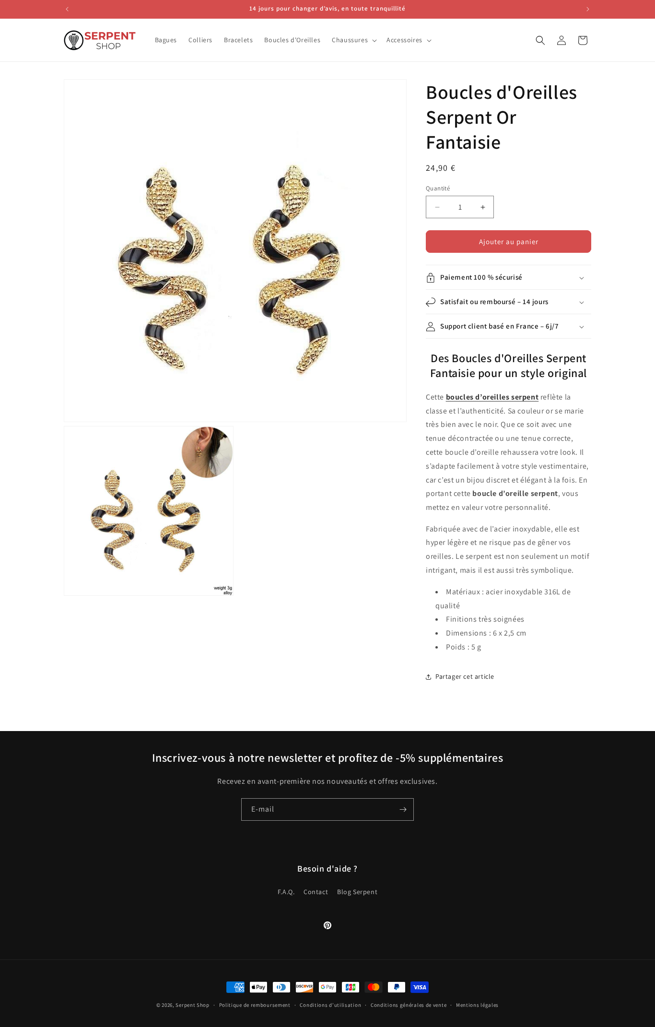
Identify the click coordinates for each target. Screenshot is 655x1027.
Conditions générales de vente (408, 1005)
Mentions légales (477, 1005)
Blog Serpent (357, 892)
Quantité (438, 188)
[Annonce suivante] (587, 9)
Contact (316, 892)
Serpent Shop (192, 1005)
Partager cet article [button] (464, 677)
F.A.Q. (286, 892)
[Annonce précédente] (67, 9)
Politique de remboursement (255, 1005)
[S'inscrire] (402, 809)
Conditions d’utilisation (330, 1005)
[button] (353, 40)
